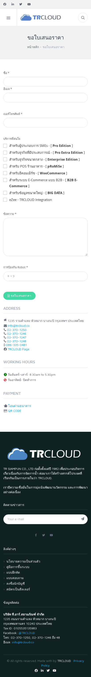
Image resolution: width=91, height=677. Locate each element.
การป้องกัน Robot (15, 267)
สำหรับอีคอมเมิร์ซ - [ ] (38, 173)
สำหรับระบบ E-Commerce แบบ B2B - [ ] (43, 183)
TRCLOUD (64, 661)
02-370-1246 (16, 333)
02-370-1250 (17, 330)
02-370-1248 (16, 341)
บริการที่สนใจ (11, 139)
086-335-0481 (16, 345)
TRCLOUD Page (18, 349)
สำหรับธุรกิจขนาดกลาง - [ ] (44, 159)
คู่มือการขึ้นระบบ (17, 567)
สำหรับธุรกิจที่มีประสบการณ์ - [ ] (47, 152)
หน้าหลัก (33, 47)
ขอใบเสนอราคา (20, 295)
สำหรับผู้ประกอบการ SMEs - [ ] (41, 145)
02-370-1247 (16, 337)
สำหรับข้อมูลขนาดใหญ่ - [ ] (36, 193)
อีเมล (7, 89)
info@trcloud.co (19, 325)
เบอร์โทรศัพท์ (12, 114)
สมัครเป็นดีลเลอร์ (18, 589)
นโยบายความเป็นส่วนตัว (23, 561)
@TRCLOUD (27, 633)
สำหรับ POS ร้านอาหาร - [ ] (36, 166)
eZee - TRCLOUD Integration (30, 199)
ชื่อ (6, 73)
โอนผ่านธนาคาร (19, 406)
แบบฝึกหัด (13, 572)
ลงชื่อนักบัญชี (15, 583)
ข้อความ (9, 214)
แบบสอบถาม (15, 578)
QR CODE (14, 410)
